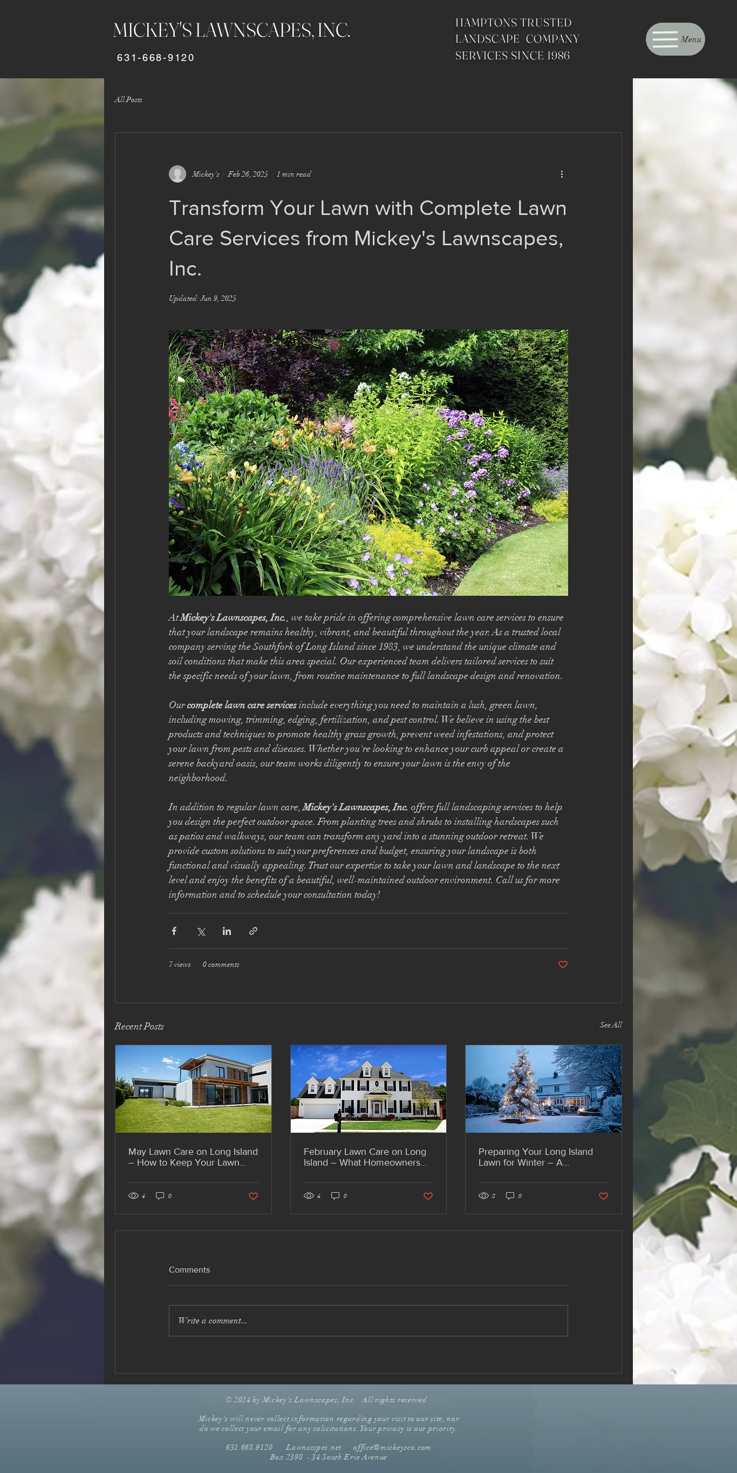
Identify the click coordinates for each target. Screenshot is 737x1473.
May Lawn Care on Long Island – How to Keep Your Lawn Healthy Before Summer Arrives (193, 1157)
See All (611, 1025)
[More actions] (561, 173)
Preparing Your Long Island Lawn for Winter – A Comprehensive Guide (536, 1157)
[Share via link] (253, 931)
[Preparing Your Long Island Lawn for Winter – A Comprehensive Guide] (544, 1089)
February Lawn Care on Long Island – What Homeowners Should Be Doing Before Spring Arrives (365, 1157)
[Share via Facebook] (174, 931)
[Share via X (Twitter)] (200, 931)
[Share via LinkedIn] (227, 931)
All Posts (128, 99)
